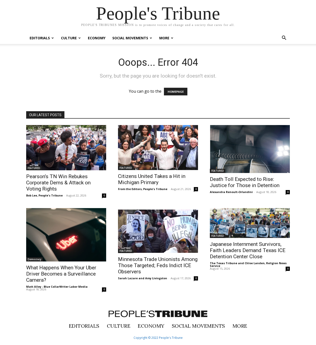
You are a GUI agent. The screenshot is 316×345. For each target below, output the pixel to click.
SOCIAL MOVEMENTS (130, 38)
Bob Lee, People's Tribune (44, 195)
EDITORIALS (40, 38)
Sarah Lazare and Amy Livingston (142, 278)
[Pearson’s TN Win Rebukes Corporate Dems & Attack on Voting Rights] (66, 147)
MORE (164, 38)
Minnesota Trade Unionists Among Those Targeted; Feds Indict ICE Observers (158, 265)
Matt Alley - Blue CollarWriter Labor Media (57, 286)
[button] (284, 38)
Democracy (34, 259)
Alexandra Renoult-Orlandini (231, 192)
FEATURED (34, 168)
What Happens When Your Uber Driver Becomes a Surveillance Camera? (61, 274)
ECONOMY (96, 38)
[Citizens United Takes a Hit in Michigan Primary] (158, 147)
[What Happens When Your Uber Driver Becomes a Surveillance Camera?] (66, 234)
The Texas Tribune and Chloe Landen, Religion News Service (248, 264)
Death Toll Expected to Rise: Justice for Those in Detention (244, 182)
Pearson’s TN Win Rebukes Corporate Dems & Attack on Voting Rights (58, 182)
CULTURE (69, 38)
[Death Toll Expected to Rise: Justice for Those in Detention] (250, 149)
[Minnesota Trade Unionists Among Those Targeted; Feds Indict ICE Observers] (158, 230)
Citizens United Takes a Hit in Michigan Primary (151, 179)
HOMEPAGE (176, 91)
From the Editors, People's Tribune (142, 189)
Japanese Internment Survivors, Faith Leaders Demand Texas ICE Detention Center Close (247, 250)
